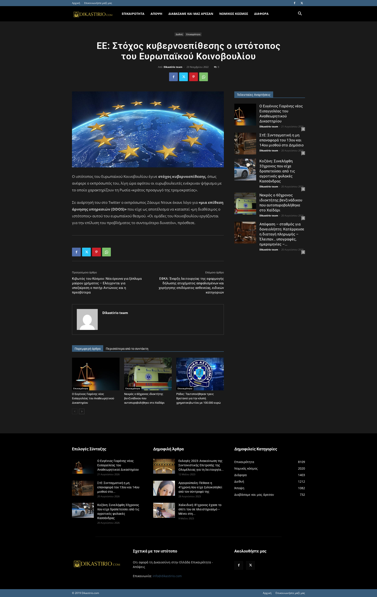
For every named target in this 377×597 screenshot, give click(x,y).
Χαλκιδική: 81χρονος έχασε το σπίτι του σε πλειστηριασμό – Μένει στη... (199, 509)
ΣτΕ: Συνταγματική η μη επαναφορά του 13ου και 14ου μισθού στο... (118, 487)
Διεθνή (179, 34)
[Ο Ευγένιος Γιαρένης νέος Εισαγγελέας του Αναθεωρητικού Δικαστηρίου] (96, 374)
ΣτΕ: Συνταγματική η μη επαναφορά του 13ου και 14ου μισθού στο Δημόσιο (281, 140)
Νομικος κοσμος (233, 14)
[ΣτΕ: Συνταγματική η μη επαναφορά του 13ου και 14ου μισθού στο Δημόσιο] (245, 143)
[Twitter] (301, 3)
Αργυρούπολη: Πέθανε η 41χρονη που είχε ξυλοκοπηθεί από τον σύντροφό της (200, 487)
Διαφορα (261, 14)
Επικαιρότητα (193, 34)
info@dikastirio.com (167, 576)
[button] (300, 14)
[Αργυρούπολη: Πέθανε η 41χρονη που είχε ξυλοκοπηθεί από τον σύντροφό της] (164, 488)
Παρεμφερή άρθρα (88, 348)
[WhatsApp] (203, 76)
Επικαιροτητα (133, 14)
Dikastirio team (173, 67)
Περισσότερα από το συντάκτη (127, 348)
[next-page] (81, 411)
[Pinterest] (193, 76)
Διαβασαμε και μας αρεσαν (190, 14)
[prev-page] (74, 411)
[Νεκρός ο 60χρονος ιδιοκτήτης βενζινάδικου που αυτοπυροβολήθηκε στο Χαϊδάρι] (148, 374)
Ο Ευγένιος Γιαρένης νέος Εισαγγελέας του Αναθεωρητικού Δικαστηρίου (93, 398)
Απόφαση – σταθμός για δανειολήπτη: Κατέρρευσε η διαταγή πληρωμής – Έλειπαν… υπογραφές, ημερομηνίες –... (281, 234)
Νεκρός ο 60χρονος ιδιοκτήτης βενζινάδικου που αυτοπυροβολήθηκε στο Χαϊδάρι (144, 398)
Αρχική (76, 3)
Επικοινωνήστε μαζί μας (98, 3)
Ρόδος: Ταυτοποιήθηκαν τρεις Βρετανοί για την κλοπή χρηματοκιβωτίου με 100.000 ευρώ (198, 398)
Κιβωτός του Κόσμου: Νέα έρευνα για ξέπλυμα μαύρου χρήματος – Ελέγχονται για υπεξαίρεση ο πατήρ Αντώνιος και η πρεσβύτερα (107, 285)
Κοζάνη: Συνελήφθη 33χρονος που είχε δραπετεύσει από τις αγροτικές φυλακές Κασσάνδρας (277, 171)
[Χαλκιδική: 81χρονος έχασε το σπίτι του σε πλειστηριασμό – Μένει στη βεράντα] (164, 510)
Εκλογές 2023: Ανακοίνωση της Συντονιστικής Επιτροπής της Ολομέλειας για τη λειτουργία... (201, 465)
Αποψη (156, 14)
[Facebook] (294, 3)
